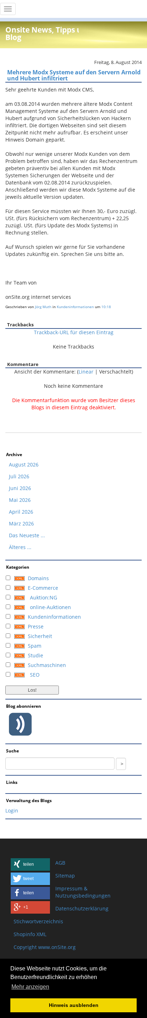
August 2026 (24, 464)
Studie (35, 655)
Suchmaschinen (47, 665)
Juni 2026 (20, 488)
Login (11, 810)
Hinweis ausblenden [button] (73, 1005)
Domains (38, 578)
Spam (34, 645)
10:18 (106, 306)
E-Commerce (43, 587)
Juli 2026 (19, 476)
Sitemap (65, 875)
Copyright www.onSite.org (45, 947)
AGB (60, 862)
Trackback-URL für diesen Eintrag (73, 332)
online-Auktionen (50, 607)
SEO (35, 674)
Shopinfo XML (30, 934)
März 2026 (21, 523)
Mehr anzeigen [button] (30, 987)
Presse (36, 626)
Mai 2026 (20, 499)
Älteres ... (20, 547)
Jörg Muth (43, 306)
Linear (85, 371)
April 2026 (21, 511)
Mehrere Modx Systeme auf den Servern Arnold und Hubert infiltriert (74, 75)
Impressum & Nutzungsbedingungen (83, 892)
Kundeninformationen (75, 306)
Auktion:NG (43, 597)
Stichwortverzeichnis (38, 921)
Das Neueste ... (27, 535)
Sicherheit (40, 636)
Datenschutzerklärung (81, 908)
